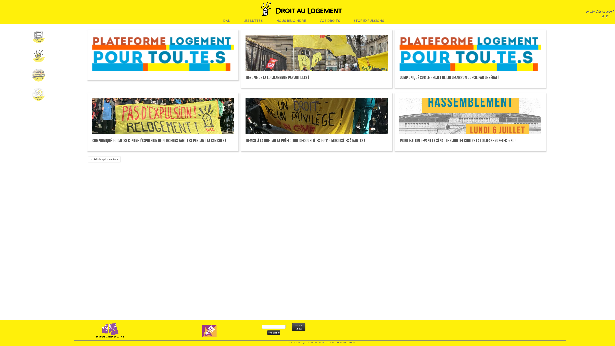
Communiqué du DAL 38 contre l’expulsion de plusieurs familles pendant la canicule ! (159, 140)
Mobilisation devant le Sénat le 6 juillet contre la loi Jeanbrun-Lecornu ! (458, 140)
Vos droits (330, 20)
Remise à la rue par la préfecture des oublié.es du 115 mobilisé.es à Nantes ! (305, 140)
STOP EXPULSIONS (369, 20)
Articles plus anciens (104, 159)
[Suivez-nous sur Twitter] (604, 16)
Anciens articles (298, 327)
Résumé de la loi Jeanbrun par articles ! (277, 77)
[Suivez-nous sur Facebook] (608, 16)
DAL (226, 20)
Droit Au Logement (301, 342)
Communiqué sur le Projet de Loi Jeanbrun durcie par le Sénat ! (450, 77)
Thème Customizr (346, 342)
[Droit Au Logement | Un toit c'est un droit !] (307, 9)
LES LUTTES (253, 20)
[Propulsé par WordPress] (323, 342)
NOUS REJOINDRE (291, 20)
